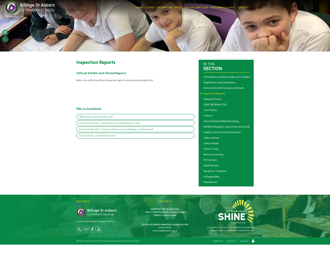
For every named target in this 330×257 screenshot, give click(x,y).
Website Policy (218, 241)
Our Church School (223, 7)
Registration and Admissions (219, 82)
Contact (242, 7)
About (178, 7)
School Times (211, 148)
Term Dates (210, 110)
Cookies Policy (231, 241)
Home (139, 7)
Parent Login (244, 241)
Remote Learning (213, 154)
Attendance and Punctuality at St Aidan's (227, 76)
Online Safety (211, 137)
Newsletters (210, 182)
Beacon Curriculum (196, 7)
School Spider (134, 241)
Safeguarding (211, 176)
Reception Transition (215, 171)
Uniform (208, 115)
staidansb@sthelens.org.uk (164, 230)
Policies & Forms (212, 99)
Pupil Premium (211, 165)
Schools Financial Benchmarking (221, 121)
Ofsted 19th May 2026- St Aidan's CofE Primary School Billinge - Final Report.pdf (116, 129)
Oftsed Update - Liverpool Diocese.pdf (97, 135)
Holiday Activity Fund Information (222, 132)
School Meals (211, 143)
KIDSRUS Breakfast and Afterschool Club (227, 126)
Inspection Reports (214, 93)
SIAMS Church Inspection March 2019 (96, 116)
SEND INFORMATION (215, 104)
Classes (150, 7)
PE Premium (210, 159)
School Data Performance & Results (224, 87)
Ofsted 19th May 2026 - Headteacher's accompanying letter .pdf (109, 123)
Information (164, 7)
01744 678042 (165, 227)
